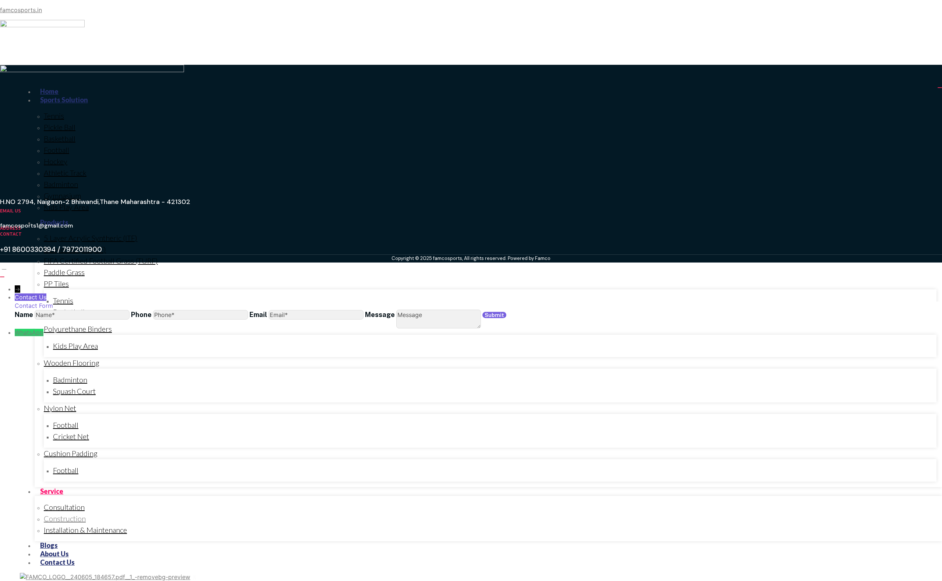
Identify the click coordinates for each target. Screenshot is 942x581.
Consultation (64, 507)
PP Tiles (56, 283)
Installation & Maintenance (85, 529)
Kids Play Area (75, 345)
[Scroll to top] (4, 266)
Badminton (70, 379)
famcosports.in (21, 10)
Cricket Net (71, 436)
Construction (65, 518)
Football (65, 424)
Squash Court (74, 391)
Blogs (49, 545)
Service (51, 491)
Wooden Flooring (71, 362)
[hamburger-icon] (940, 87)
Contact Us (57, 562)
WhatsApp (29, 332)
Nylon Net (60, 408)
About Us (54, 554)
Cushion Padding (71, 453)
